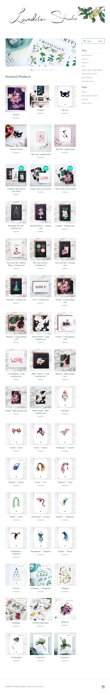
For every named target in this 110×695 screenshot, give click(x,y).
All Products (86, 55)
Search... (85, 59)
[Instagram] (103, 687)
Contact (85, 99)
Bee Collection (87, 77)
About (84, 92)
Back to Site (86, 103)
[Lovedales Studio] (55, 16)
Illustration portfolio (90, 95)
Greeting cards (88, 81)
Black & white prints (89, 73)
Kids (83, 66)
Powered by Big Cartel (35, 686)
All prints (85, 62)
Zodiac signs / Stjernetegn (92, 70)
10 (52, 70)
